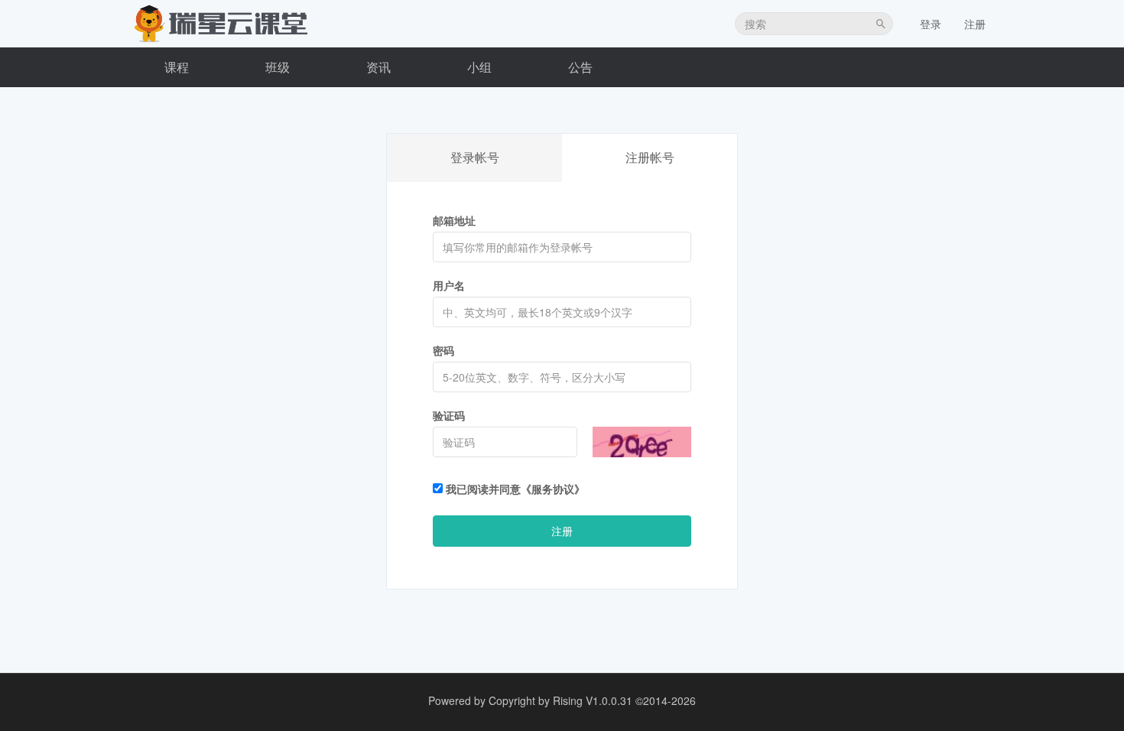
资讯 (378, 67)
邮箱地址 (454, 220)
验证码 (449, 415)
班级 (277, 67)
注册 (975, 23)
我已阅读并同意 (514, 488)
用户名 (449, 285)
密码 (443, 350)
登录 (930, 23)
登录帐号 (474, 157)
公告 (580, 67)
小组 (479, 67)
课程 (176, 67)
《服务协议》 (553, 488)
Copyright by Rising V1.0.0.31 (560, 700)
